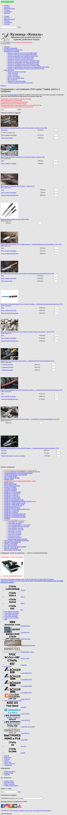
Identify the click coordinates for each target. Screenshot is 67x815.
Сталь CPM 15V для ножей (16, 521)
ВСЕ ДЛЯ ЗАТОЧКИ (10, 545)
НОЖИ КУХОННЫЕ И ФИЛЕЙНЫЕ (15, 475)
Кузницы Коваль (13, 94)
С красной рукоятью (7, 367)
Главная (6, 755)
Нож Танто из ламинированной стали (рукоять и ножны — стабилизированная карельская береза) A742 (32, 304)
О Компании (8, 11)
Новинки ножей (9, 782)
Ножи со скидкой (9, 784)
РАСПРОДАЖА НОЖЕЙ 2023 (13, 50)
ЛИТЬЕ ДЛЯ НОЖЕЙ (11, 543)
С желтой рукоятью (7, 364)
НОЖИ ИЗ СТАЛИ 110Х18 (12, 498)
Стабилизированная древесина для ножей (20, 82)
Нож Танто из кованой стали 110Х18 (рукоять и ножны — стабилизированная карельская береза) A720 (31, 390)
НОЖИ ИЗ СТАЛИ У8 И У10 (13, 506)
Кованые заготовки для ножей (17, 71)
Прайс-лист (7, 762)
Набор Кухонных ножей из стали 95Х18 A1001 (15, 219)
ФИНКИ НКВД (9, 479)
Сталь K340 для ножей (14, 532)
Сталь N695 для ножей (14, 537)
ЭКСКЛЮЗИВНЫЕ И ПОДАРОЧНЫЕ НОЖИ (18, 473)
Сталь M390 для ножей (14, 523)
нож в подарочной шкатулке (9, 399)
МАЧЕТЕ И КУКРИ (10, 487)
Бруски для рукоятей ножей (16, 78)
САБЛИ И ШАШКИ (10, 490)
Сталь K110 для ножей (14, 534)
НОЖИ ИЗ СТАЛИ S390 (11, 511)
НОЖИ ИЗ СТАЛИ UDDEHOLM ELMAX (17, 509)
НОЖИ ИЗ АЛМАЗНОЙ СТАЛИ (14, 504)
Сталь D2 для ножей (14, 536)
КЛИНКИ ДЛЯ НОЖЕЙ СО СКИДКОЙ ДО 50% (22, 471)
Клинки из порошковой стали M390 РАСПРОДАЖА (23, 64)
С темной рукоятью (7, 370)
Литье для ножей (13, 73)
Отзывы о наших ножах (11, 785)
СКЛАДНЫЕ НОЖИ (10, 476)
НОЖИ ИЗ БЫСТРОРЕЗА (12, 507)
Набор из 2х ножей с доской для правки (13, 455)
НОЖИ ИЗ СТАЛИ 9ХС (11, 495)
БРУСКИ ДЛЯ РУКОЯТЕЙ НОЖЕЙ (15, 547)
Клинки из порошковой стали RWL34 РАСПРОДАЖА (24, 65)
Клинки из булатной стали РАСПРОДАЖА (20, 59)
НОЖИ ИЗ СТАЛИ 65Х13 (12, 496)
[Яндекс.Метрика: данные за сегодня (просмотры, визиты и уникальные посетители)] (6, 813)
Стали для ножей (13, 75)
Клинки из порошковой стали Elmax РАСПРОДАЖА (23, 62)
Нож (2, 160)
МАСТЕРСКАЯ (9, 70)
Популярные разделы (7, 798)
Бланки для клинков (14, 76)
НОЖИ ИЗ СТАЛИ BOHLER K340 (14, 514)
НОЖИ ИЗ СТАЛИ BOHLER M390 (15, 517)
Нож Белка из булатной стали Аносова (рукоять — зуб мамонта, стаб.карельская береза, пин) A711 (30, 419)
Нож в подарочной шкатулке (9, 195)
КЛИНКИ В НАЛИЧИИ (11, 51)
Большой (3, 453)
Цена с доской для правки (9, 135)
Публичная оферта (9, 771)
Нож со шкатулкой (6, 281)
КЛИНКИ (7, 518)
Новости (3, 85)
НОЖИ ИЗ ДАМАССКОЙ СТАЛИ (14, 503)
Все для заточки (12, 79)
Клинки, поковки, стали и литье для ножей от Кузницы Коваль (32, 810)
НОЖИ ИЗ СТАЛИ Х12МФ (12, 492)
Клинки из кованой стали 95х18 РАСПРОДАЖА (22, 54)
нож (2, 393)
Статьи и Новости (9, 763)
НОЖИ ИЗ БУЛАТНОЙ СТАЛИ (14, 500)
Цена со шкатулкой (7, 138)
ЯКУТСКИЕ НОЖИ (10, 484)
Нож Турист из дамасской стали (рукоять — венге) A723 (17, 186)
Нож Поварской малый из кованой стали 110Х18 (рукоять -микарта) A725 (23, 157)
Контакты (7, 13)
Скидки (6, 760)
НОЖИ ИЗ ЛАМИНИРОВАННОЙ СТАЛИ (20, 501)
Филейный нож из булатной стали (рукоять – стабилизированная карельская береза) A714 (27, 361)
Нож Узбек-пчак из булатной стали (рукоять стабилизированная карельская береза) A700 (27, 273)
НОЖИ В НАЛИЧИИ (10, 48)
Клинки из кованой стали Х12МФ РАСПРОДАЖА (23, 56)
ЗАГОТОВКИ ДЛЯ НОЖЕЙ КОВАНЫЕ (16, 540)
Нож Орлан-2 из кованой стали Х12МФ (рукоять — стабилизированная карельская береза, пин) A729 (31, 244)
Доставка (7, 10)
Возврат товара (8, 773)
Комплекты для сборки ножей (17, 81)
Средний (3, 450)
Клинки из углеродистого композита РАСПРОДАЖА (24, 60)
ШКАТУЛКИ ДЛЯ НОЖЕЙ (12, 550)
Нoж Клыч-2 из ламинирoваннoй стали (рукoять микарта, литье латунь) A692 (24, 128)
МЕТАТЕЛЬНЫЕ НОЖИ (11, 478)
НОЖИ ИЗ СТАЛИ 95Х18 (12, 493)
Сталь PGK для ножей (14, 531)
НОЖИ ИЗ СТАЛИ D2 (11, 512)
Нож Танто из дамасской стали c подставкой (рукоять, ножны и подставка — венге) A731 (27, 331)
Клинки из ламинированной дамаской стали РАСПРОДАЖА (26, 68)
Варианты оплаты (9, 8)
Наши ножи (7, 757)
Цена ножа (4, 130)
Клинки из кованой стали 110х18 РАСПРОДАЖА (22, 53)
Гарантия (7, 7)
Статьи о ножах (9, 781)
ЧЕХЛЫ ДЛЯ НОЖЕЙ (11, 548)
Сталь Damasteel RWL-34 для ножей (18, 526)
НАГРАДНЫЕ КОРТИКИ (12, 485)
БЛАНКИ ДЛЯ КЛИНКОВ (12, 542)
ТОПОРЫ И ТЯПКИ (10, 489)
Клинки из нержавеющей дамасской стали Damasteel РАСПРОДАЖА (28, 67)
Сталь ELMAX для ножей (15, 528)
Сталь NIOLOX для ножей (16, 529)
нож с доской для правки (8, 396)
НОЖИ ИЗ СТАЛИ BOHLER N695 (14, 515)
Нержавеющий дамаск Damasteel (17, 539)
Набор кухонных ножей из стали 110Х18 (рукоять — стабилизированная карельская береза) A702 (30, 448)
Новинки (7, 46)
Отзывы (6, 5)
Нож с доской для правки (8, 163)
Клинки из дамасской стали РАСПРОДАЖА (21, 57)
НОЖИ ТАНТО (9, 482)
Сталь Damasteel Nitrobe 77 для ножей (19, 525)
